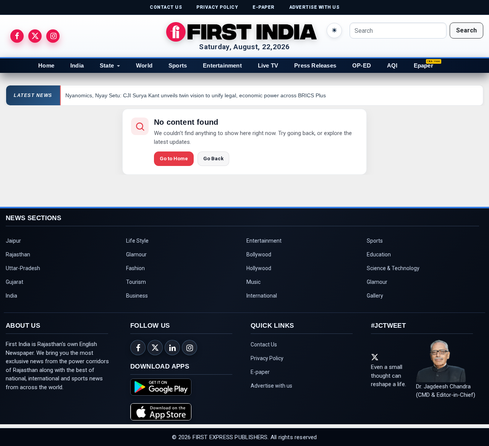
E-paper (260, 372)
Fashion (135, 268)
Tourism (136, 282)
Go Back (213, 158)
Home (46, 65)
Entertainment (222, 65)
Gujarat (14, 282)
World (144, 65)
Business (137, 296)
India (77, 65)
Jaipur (13, 241)
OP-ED (361, 65)
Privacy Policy (267, 358)
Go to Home (174, 158)
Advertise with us (271, 386)
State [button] (107, 65)
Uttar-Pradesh (23, 268)
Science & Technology (393, 268)
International (261, 296)
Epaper (423, 65)
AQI (392, 65)
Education (379, 254)
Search (466, 30)
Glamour (136, 254)
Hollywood (258, 268)
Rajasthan (18, 254)
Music (253, 282)
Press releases (315, 65)
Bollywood (258, 254)
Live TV (268, 65)
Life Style (137, 241)
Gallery (375, 296)
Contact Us (264, 344)
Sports (177, 65)
